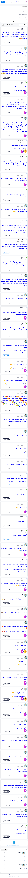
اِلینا (22, 825)
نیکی (22, 474)
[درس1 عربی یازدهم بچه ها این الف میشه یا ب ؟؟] (14, 712)
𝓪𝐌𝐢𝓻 (22, 82)
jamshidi (19, 852)
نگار (22, 189)
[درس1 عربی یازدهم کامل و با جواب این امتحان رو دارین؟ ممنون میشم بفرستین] (14, 351)
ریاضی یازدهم (24, 12)
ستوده (21, 415)
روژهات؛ (21, 98)
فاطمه (20, 864)
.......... (21, 430)
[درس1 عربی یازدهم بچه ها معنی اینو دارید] (14, 452)
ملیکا (22, 205)
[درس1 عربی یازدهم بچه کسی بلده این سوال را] (14, 728)
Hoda (22, 559)
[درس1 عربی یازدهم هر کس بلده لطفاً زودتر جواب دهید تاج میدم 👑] (14, 384)
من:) (22, 594)
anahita (21, 517)
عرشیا (22, 341)
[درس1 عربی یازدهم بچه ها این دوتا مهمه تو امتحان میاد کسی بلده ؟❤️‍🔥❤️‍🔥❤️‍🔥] (14, 632)
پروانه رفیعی (20, 275)
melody (21, 489)
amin (22, 503)
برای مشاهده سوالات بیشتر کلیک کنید (14, 845)
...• (22, 65)
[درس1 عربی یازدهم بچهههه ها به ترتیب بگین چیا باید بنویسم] (14, 481)
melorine (21, 673)
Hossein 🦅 (20, 240)
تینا (22, 47)
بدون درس (25, 19)
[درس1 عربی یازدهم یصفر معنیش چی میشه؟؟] (14, 90)
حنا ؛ (22, 174)
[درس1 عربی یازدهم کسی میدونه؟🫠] (14, 665)
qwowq (21, 156)
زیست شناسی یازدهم (23, 14)
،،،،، (22, 444)
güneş (21, 460)
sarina (21, 308)
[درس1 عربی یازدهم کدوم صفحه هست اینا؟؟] (14, 833)
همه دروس (24, 9)
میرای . (21, 28)
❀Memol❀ (20, 141)
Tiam (22, 579)
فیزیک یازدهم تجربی (23, 17)
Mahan (20, 868)
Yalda (22, 117)
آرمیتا (22, 257)
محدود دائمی (20, 392)
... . (22, 622)
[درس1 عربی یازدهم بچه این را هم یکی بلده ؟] (14, 649)
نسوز (22, 544)
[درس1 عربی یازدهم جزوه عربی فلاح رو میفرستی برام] (14, 148)
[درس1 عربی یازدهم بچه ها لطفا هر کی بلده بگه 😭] (14, 696)
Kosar (21, 810)
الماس (22, 360)
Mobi (22, 323)
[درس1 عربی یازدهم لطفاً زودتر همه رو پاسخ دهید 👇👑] (14, 368)
